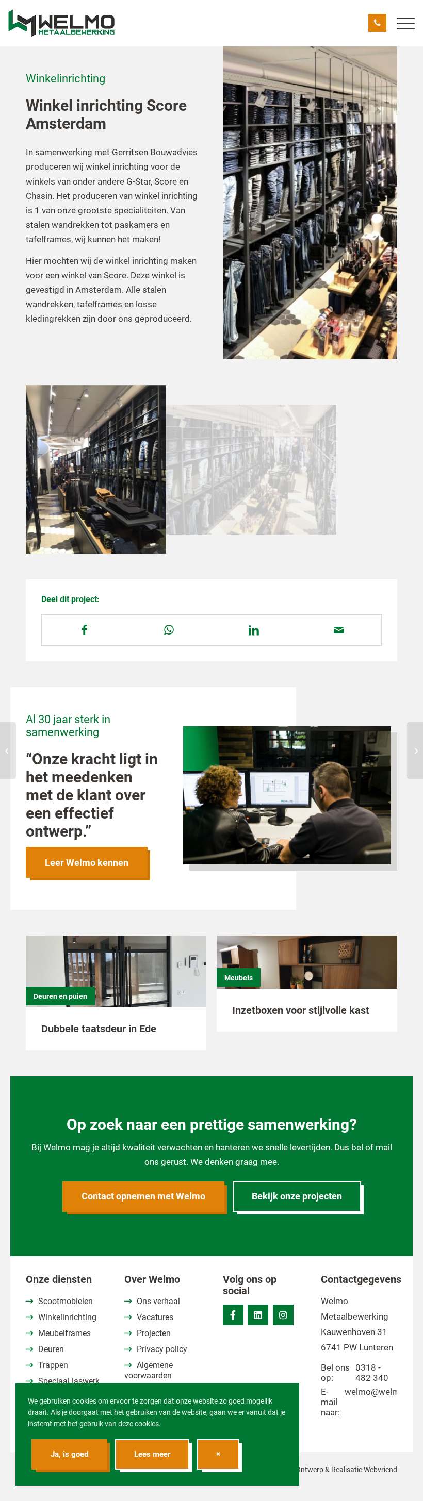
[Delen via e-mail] (339, 630)
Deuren (51, 1349)
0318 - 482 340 (371, 1372)
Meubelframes (64, 1333)
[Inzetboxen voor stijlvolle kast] (307, 973)
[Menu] (400, 23)
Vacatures (155, 1317)
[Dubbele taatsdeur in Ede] (116, 983)
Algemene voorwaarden (148, 1370)
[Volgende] (374, 469)
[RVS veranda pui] (415, 750)
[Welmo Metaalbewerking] (61, 23)
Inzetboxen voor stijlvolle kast (300, 1010)
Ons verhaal (158, 1301)
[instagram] (283, 1315)
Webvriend (380, 1469)
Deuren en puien (60, 996)
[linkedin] (258, 1315)
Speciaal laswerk (69, 1381)
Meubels (238, 978)
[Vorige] (49, 469)
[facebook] (233, 1315)
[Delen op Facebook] (84, 630)
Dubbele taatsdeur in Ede (98, 1029)
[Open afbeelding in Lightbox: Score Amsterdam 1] (325, 523)
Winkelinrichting (67, 1317)
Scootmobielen (65, 1301)
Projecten (154, 1333)
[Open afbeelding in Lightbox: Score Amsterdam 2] (151, 539)
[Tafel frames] (8, 750)
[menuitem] (400, 23)
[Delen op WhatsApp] (169, 630)
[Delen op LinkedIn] (254, 630)
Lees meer (152, 1454)
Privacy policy (162, 1349)
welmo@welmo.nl (379, 1392)
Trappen (53, 1365)
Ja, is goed (69, 1454)
